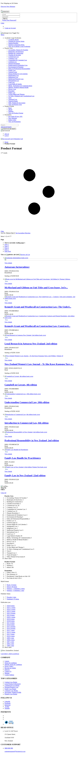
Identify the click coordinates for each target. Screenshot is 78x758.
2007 (10, 642)
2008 (11, 640)
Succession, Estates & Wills (13, 692)
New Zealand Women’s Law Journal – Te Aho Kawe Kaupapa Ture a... (39, 364)
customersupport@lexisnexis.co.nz (15, 751)
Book (11, 585)
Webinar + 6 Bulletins (15, 590)
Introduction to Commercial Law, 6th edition (27, 423)
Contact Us (8, 671)
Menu (2, 34)
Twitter (7, 706)
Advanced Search (6, 127)
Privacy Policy (9, 666)
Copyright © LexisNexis (10, 654)
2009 (10, 638)
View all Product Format (15, 113)
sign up (7, 134)
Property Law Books (11, 694)
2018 (11, 621)
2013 (11, 630)
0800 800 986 (9, 748)
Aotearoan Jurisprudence (17, 267)
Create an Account (10, 28)
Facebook (7, 703)
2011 (10, 634)
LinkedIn (7, 701)
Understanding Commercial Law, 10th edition (27, 402)
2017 (11, 623)
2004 (10, 643)
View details (8, 263)
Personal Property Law (11, 687)
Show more (8, 558)
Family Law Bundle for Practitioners (23, 458)
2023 (11, 611)
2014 (11, 628)
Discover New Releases (8, 6)
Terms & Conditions (11, 663)
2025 (11, 607)
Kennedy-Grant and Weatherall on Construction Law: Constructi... (37, 326)
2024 (11, 609)
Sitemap (7, 673)
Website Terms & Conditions (13, 664)
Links (2, 23)
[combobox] (9, 125)
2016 (11, 625)
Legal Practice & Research (13, 684)
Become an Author (10, 668)
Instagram (7, 705)
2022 (11, 613)
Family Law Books (10, 689)
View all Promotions (14, 121)
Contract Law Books (11, 682)
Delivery (7, 669)
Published (13, 599)
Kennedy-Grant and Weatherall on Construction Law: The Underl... (38, 307)
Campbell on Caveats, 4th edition (21, 385)
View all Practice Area (15, 104)
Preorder (11, 597)
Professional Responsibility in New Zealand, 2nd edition (32, 440)
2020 (11, 617)
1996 (10, 645)
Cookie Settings (9, 675)
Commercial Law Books (12, 685)
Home (6, 142)
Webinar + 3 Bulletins (16, 588)
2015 (11, 626)
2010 (11, 636)
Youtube (7, 708)
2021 (11, 615)
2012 (11, 632)
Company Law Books (11, 690)
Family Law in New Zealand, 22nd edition (25, 475)
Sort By (3, 233)
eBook (12, 587)
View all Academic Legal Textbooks (19, 46)
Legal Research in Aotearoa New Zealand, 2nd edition (31, 343)
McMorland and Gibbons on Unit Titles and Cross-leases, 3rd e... (36, 287)
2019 (11, 619)
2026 (11, 606)
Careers (7, 661)
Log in (7, 135)
